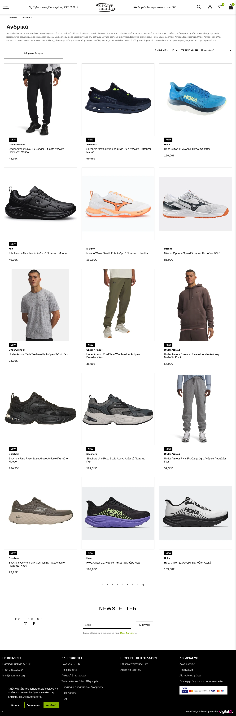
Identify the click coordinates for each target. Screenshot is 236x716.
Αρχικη (13, 17)
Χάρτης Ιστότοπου (130, 669)
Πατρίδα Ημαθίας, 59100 (16, 664)
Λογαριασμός (187, 664)
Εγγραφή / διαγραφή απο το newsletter (201, 681)
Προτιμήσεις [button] (33, 705)
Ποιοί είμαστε (69, 669)
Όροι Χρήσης (69, 692)
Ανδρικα (27, 17)
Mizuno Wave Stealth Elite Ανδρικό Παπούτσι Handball (117, 253)
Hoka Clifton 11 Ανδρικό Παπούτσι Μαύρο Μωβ (113, 562)
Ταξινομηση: (190, 50)
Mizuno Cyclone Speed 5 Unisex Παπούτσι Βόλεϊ (192, 253)
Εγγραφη (144, 625)
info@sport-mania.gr (14, 675)
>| (143, 584)
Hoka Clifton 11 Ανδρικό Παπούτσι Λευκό (187, 562)
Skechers (91, 144)
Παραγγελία (186, 669)
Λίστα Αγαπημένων (190, 675)
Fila (11, 248)
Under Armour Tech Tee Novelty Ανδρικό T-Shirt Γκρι (39, 354)
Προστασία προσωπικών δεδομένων (82, 687)
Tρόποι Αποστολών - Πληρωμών (80, 681)
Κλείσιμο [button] (15, 705)
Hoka (167, 144)
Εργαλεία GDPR (70, 664)
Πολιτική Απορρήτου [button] (30, 697)
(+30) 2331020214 (12, 669)
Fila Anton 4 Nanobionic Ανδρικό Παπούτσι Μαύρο (38, 253)
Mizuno (90, 248)
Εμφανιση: (162, 50)
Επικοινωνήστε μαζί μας (134, 664)
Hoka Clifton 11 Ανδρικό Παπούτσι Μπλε (187, 149)
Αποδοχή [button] (51, 705)
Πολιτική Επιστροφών (73, 675)
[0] (220, 7)
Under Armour (17, 144)
